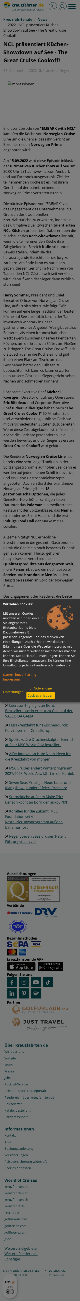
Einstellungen (13, 692)
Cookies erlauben (40, 695)
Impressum (11, 679)
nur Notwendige (40, 688)
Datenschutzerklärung (19, 674)
